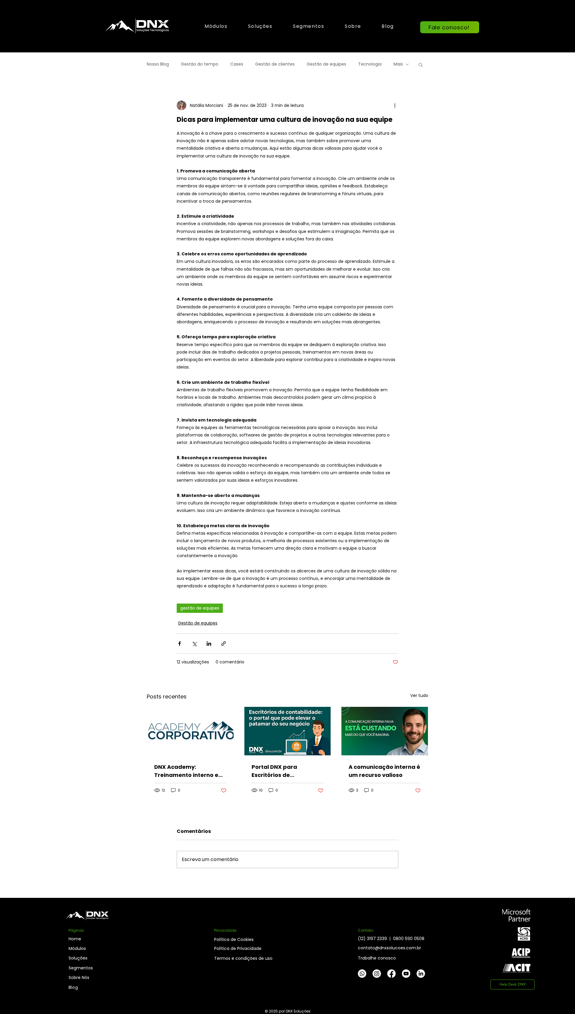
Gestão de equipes (326, 64)
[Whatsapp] (362, 973)
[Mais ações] (394, 105)
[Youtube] (406, 973)
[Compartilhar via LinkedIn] (209, 643)
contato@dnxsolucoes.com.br (389, 948)
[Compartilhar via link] (223, 643)
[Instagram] (377, 973)
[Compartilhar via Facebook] (179, 643)
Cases (236, 64)
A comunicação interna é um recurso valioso (384, 771)
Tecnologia (370, 64)
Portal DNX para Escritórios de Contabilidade (274, 771)
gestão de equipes (199, 608)
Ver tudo (419, 695)
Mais (398, 64)
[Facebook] (391, 973)
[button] (260, 26)
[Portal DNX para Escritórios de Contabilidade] (287, 731)
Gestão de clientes (275, 64)
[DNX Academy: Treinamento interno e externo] (190, 731)
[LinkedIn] (421, 973)
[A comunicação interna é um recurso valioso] (384, 731)
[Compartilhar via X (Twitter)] (194, 643)
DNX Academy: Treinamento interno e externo (186, 771)
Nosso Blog (158, 64)
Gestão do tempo (199, 64)
